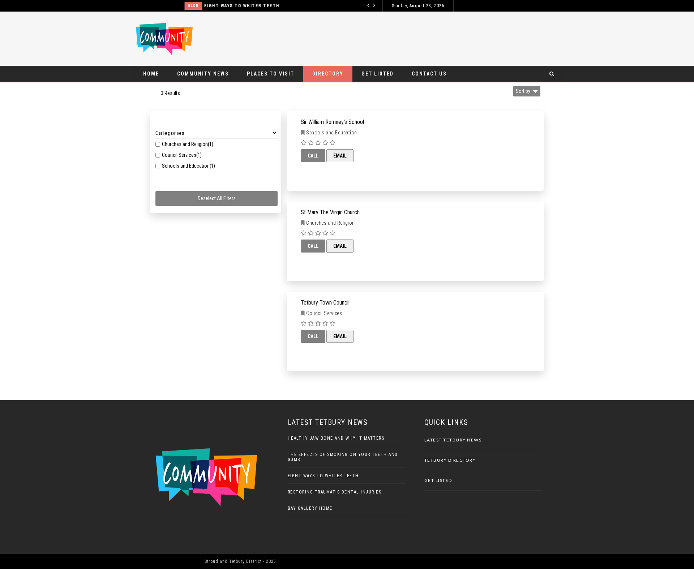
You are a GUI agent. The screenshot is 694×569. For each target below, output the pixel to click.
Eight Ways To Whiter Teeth (207, 5)
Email (340, 156)
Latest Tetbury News (453, 440)
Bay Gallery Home (310, 508)
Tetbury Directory (450, 460)
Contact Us (429, 74)
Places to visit (270, 74)
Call (313, 156)
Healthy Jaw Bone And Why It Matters (336, 438)
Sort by (523, 91)
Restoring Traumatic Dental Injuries (335, 492)
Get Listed (377, 74)
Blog (158, 6)
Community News (203, 74)
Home (151, 74)
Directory (327, 74)
